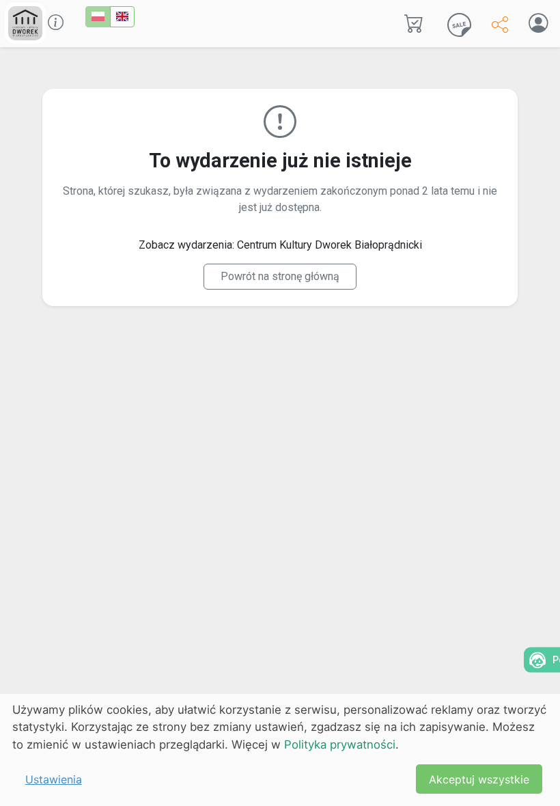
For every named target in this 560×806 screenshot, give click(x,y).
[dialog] (280, 750)
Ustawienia (53, 779)
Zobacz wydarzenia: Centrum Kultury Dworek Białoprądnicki (280, 244)
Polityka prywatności (339, 744)
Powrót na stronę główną (280, 276)
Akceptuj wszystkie (479, 779)
